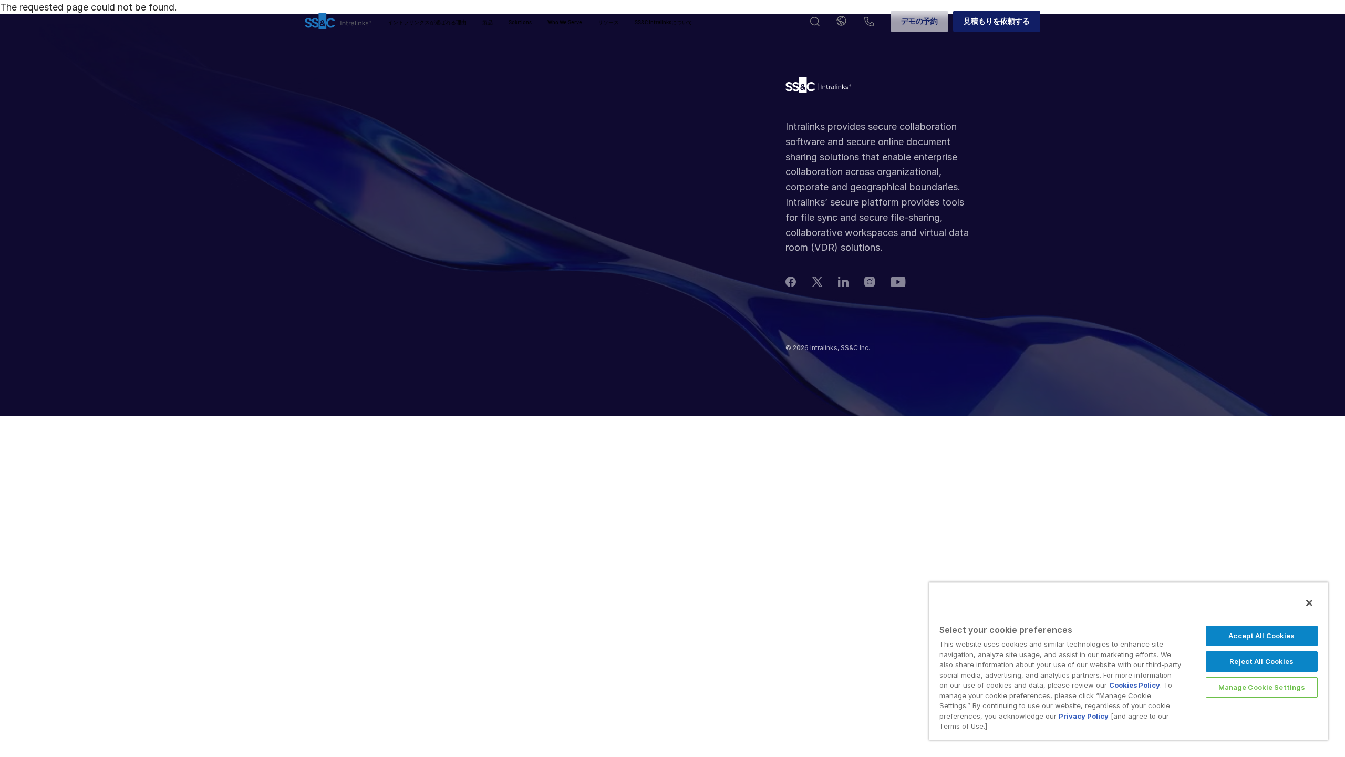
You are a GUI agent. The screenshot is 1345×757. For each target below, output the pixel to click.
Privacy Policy (1084, 716)
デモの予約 (919, 20)
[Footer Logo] (818, 87)
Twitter (817, 282)
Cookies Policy (1134, 685)
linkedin (843, 282)
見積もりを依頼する (997, 20)
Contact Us (869, 22)
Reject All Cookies (1261, 661)
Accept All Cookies (1261, 635)
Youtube (898, 282)
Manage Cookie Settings (1262, 687)
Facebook (790, 282)
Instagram (869, 282)
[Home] (338, 22)
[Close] (1309, 603)
